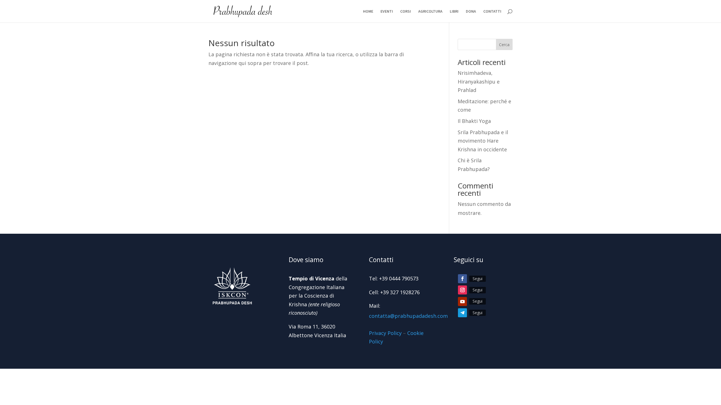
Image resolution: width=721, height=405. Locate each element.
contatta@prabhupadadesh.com (408, 315)
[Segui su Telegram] (462, 312)
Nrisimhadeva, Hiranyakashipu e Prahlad (479, 81)
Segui (477, 278)
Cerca (504, 44)
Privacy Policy (385, 333)
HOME (368, 11)
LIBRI (454, 11)
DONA (471, 11)
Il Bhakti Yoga (474, 121)
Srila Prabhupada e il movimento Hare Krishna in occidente (483, 141)
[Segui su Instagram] (462, 289)
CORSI (405, 11)
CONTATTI (492, 11)
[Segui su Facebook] (462, 278)
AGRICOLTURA (430, 11)
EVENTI (386, 11)
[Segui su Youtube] (462, 301)
